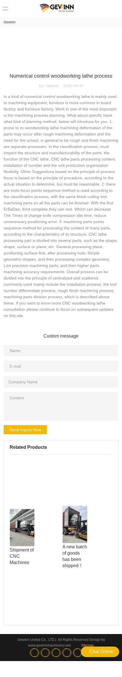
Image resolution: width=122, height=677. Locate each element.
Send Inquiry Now (25, 429)
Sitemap (87, 645)
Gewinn (10, 22)
